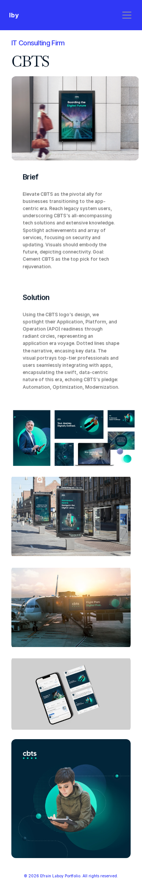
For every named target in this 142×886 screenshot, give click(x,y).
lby (14, 15)
